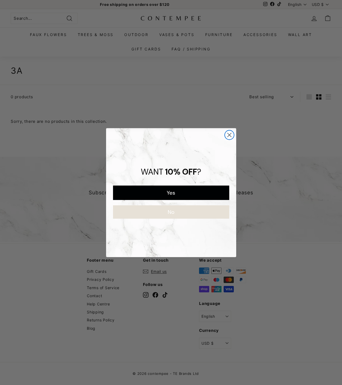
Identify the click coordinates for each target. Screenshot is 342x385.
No (171, 212)
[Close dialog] (229, 135)
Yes (171, 192)
